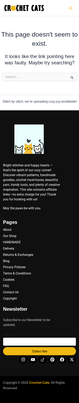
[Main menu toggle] (70, 8)
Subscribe (39, 351)
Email (7, 334)
